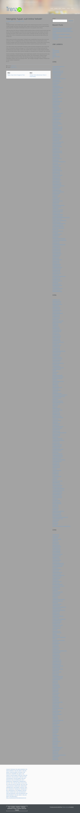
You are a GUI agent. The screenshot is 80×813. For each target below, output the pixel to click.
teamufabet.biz (55, 557)
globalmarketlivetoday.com (58, 440)
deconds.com (55, 523)
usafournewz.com (56, 307)
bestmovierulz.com (56, 336)
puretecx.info (55, 691)
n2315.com (54, 629)
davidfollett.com (56, 328)
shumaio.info (55, 717)
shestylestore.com (56, 290)
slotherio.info (55, 718)
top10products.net (56, 75)
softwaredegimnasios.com (58, 490)
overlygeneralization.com (57, 142)
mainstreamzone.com (57, 137)
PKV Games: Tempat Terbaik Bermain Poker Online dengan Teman (17, 808)
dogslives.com (55, 166)
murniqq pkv (17, 788)
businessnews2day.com (57, 210)
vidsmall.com (55, 208)
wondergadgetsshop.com (58, 367)
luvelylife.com (55, 644)
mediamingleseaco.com (57, 676)
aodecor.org (55, 724)
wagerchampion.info (56, 184)
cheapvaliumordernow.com (58, 228)
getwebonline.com (56, 631)
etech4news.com (56, 431)
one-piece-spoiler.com (57, 175)
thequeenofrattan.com (57, 170)
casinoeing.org (55, 729)
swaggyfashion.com (56, 661)
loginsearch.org (55, 723)
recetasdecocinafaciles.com (58, 396)
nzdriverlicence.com (56, 470)
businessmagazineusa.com (58, 205)
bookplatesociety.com (57, 358)
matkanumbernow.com (57, 572)
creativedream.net (56, 628)
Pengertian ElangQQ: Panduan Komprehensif (62, 28)
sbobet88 (14, 773)
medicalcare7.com (56, 593)
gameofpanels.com (56, 608)
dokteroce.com (55, 670)
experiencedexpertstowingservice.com (61, 217)
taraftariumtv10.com (56, 662)
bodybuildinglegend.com (57, 666)
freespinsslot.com (56, 122)
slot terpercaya (55, 50)
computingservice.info (57, 152)
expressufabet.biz (56, 551)
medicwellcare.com (56, 206)
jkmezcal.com (55, 237)
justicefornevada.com (57, 146)
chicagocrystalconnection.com (59, 755)
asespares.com (55, 411)
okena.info (54, 373)
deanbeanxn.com (56, 86)
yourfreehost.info (56, 349)
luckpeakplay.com (56, 271)
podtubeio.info (55, 712)
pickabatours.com (56, 77)
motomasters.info (56, 197)
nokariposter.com (56, 605)
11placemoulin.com (56, 108)
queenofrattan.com (56, 169)
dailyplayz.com (55, 258)
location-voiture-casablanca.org (59, 220)
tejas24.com (55, 682)
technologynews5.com (57, 481)
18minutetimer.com (56, 134)
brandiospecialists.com (57, 592)
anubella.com (55, 509)
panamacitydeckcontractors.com (59, 650)
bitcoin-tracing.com (56, 514)
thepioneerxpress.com (57, 554)
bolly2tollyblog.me (56, 741)
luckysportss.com (56, 270)
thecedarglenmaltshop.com (58, 66)
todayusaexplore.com (57, 304)
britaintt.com (55, 521)
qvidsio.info (55, 715)
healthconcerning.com (57, 130)
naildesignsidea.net (56, 398)
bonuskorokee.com (56, 250)
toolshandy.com (55, 653)
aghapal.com (55, 384)
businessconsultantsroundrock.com (60, 517)
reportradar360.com (56, 659)
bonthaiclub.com (56, 355)
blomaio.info (55, 709)
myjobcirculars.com (56, 573)
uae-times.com (55, 534)
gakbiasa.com (55, 752)
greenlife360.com (56, 548)
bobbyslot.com (55, 107)
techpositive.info (56, 155)
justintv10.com (55, 673)
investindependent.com (57, 456)
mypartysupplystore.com (57, 321)
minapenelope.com (56, 340)
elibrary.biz (54, 379)
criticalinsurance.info (56, 604)
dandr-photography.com (57, 669)
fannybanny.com (55, 262)
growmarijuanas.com (56, 139)
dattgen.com (55, 422)
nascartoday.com (56, 467)
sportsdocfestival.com (57, 288)
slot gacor (20, 772)
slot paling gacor (13, 796)
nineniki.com (55, 590)
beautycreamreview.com (57, 417)
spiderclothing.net (56, 366)
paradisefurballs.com (57, 123)
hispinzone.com (55, 582)
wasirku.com (55, 681)
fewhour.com (55, 133)
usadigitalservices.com (57, 625)
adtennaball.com (56, 595)
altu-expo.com (55, 385)
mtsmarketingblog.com (57, 678)
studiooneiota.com (56, 176)
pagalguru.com (55, 471)
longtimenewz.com (56, 268)
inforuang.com (55, 641)
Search (54, 18)
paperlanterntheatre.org (57, 401)
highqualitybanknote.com (57, 449)
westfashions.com (56, 652)
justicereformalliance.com (58, 342)
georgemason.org (56, 68)
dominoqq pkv (12, 790)
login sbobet (16, 787)
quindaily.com (55, 505)
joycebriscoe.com (56, 318)
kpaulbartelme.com (56, 222)
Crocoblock (71, 807)
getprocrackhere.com (57, 259)
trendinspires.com (56, 656)
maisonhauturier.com (56, 461)
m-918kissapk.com (56, 749)
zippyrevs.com (55, 570)
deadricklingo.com (56, 187)
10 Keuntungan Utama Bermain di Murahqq (61, 29)
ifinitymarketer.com (56, 264)
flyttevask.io (55, 744)
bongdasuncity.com (56, 119)
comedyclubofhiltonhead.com (58, 223)
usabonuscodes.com (57, 487)
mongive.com (55, 598)
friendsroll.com (55, 364)
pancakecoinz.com (56, 95)
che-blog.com (55, 93)
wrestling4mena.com (57, 620)
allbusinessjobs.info (56, 74)
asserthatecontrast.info (57, 702)
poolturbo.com (55, 684)
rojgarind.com (55, 131)
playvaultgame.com (56, 283)
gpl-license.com (56, 441)
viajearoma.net (55, 388)
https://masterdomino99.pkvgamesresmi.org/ (16, 797)
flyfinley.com (55, 96)
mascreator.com (55, 462)
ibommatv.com (55, 542)
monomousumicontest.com (58, 185)
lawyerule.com (55, 675)
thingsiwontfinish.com (57, 291)
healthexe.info (55, 690)
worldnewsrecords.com (57, 211)
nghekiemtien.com (56, 679)
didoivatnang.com (56, 423)
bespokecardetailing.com (58, 376)
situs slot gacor (15, 776)
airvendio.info (55, 688)
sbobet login (17, 785)
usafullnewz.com (56, 299)
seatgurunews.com (56, 369)
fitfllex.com (54, 638)
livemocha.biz (55, 730)
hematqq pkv (23, 788)
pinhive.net (54, 736)
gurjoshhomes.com (56, 352)
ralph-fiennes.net (56, 635)
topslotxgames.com (56, 576)
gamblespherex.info (56, 190)
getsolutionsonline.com (57, 601)
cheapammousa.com (56, 393)
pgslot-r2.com (55, 474)
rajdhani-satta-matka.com (57, 616)
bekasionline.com (56, 545)
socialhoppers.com (56, 626)
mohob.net (54, 111)
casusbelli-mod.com (56, 357)
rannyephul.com (55, 658)
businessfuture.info (56, 81)
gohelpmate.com (56, 614)
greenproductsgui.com (57, 128)
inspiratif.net (55, 537)
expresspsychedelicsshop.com (59, 432)
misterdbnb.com (56, 235)
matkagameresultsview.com (58, 599)
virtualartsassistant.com (57, 225)
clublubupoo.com (56, 246)
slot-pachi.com (55, 120)
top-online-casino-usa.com (58, 586)
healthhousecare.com (57, 444)
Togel (72, 8)
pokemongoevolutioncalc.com (59, 276)
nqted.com (54, 468)
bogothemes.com (56, 346)
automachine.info (56, 181)
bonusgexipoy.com (56, 252)
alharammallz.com (56, 408)
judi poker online (56, 56)
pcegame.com (55, 473)
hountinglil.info (55, 99)
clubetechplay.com (56, 255)
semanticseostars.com (57, 136)
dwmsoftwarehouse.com (57, 426)
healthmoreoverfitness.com (58, 575)
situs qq (54, 55)
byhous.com (55, 746)
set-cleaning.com (56, 500)
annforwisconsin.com (57, 322)
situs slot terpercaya (20, 791)
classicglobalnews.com (57, 518)
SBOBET (64, 8)
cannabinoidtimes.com (57, 126)
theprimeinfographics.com (58, 226)
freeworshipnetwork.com (57, 402)
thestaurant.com (55, 243)
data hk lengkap (55, 52)
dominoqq (13, 769)
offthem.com (55, 540)
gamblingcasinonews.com (58, 563)
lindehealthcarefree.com (57, 72)
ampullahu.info (55, 699)
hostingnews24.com (56, 450)
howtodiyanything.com (57, 453)
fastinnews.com (55, 261)
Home (51, 8)
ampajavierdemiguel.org (57, 313)
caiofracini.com (55, 154)
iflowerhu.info (55, 753)
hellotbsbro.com (56, 149)
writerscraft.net (55, 617)
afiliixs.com (54, 407)
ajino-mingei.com (56, 348)
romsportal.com (55, 286)
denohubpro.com (56, 172)
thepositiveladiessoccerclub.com (59, 394)
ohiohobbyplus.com (56, 345)
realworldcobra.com (56, 179)
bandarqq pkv (18, 779)
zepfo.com (54, 479)
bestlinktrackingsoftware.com (58, 244)
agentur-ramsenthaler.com (58, 191)
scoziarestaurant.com (57, 497)
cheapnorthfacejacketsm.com (58, 351)
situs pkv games (18, 770)
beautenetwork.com (56, 512)
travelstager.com (56, 655)
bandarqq (20, 790)
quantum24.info (55, 202)
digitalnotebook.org (56, 116)
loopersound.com (56, 339)
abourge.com (55, 405)
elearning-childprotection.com (58, 619)
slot (16, 67)
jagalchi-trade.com (56, 337)
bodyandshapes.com (57, 515)
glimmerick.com (55, 327)
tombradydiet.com (56, 354)
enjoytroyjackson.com (57, 428)
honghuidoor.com (56, 587)
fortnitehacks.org (56, 721)
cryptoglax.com (55, 343)
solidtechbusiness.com (57, 214)
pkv (53, 49)
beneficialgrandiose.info (57, 708)
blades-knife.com (56, 173)
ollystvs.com (55, 163)
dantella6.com (55, 579)
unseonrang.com (56, 157)
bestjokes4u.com (56, 102)
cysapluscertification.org (57, 720)
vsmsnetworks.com (56, 539)
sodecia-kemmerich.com (57, 231)
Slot (60, 8)
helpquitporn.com (56, 447)
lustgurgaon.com (56, 104)
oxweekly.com (55, 649)
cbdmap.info (55, 84)
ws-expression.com (56, 476)
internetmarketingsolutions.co (58, 161)
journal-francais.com (56, 672)
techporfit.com (55, 543)
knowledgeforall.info (56, 622)
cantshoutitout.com (56, 549)
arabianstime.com (56, 413)
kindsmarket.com (56, 643)
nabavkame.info (55, 750)
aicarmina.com (55, 319)
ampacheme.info (56, 697)
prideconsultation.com (57, 98)
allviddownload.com (56, 560)
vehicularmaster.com (56, 310)
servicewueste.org (56, 569)
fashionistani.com (56, 434)
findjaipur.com (55, 324)
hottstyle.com (55, 452)
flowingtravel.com (56, 589)
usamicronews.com (56, 273)
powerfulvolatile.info (56, 714)
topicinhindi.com (56, 69)
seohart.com (55, 499)
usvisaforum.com (56, 334)
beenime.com (55, 229)
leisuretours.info (56, 148)
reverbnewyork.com (56, 331)
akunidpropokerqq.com (57, 375)
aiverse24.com (55, 508)
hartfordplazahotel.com (57, 747)
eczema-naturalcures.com (58, 381)
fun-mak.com (55, 232)
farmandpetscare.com (57, 151)
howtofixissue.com (56, 555)
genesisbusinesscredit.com (58, 640)
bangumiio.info (55, 705)
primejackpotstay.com (57, 280)
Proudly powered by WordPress (56, 807)
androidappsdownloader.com (58, 610)
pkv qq (13, 779)
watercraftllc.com (56, 404)
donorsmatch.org (56, 726)
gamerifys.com (55, 536)
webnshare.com (55, 140)
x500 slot (20, 775)
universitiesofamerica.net (58, 564)
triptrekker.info (55, 194)
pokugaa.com (55, 282)
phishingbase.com (56, 277)
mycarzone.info (55, 199)
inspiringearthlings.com (57, 455)
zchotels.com (55, 478)
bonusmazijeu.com (56, 247)
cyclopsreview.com (56, 420)
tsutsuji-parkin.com (56, 390)
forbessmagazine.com (57, 438)
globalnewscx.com (56, 164)
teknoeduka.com (56, 482)
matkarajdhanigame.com (57, 87)
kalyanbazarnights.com (57, 584)
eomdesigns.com (56, 193)
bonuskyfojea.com (56, 249)
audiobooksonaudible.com (58, 511)
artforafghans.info (56, 687)
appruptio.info (55, 759)
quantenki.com (55, 203)
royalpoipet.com (56, 241)
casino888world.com (57, 234)
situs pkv (18, 784)
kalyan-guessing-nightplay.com (59, 607)
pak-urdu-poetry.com (57, 158)
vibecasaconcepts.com (57, 200)
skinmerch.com (55, 333)
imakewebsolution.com (57, 92)
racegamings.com (56, 279)
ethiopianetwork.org (56, 143)
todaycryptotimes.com (57, 485)
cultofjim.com (55, 325)
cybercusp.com (55, 520)
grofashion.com (55, 274)
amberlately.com (56, 316)
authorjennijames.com (57, 387)
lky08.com (54, 634)
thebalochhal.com (56, 308)
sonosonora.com (56, 361)
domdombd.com (56, 256)
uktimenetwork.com (56, 301)
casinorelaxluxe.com (56, 253)
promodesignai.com (56, 502)
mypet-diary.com (56, 647)
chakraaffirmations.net (57, 101)
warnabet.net (55, 738)
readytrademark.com (56, 494)
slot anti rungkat (13, 775)
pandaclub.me (55, 742)
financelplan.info (56, 80)
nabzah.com (55, 596)
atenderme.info (55, 703)
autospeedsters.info (56, 182)
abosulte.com (55, 506)
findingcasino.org (56, 178)
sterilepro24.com (56, 213)
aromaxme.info (55, 700)
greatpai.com (55, 399)
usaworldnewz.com (56, 302)
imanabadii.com (55, 756)
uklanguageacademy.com (57, 71)
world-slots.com (56, 90)
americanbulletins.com (57, 410)
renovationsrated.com (57, 496)
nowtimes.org (55, 727)
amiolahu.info (55, 696)
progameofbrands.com (57, 566)
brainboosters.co (56, 314)
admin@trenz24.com (10, 21)
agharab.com (55, 391)
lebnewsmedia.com (56, 360)
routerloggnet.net (56, 578)
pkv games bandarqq (20, 769)
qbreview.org (55, 567)
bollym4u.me (55, 739)
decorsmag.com (56, 561)
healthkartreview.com (57, 446)
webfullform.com (56, 558)
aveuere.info (55, 125)
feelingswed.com (56, 435)
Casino (56, 8)
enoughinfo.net (55, 735)
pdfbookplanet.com (56, 167)
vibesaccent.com (56, 311)
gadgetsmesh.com (56, 145)
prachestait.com (55, 685)
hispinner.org (55, 602)
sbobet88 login (9, 787)
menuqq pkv (11, 788)
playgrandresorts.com (57, 285)
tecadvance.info (55, 693)
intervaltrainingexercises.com (58, 238)
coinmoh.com (55, 419)
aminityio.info (55, 694)
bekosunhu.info (55, 706)
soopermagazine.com (57, 491)
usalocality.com (55, 305)
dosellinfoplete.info (56, 711)
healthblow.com (55, 613)
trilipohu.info (55, 758)
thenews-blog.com (56, 484)
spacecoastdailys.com (57, 493)
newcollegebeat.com (57, 330)
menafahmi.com (55, 464)
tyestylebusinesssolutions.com (59, 240)
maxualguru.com (56, 117)
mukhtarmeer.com (56, 465)
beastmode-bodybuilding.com (59, 78)
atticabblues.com (56, 414)
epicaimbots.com (56, 429)
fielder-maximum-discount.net (59, 637)
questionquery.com (56, 664)
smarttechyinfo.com (56, 114)
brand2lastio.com (56, 623)
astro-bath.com (55, 382)
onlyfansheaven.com (56, 632)
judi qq (53, 53)
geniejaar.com (55, 105)
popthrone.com (55, 89)
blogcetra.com (55, 160)
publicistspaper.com (56, 503)
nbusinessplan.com (56, 546)
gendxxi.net (55, 196)
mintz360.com (55, 110)
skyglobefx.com (56, 188)
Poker (68, 8)
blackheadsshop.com (57, 219)
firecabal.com (55, 437)
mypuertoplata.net (56, 552)
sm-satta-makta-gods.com (58, 488)
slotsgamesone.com (56, 581)
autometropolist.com (57, 416)
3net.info (54, 370)
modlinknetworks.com (57, 267)
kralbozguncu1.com (56, 458)
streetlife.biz (55, 732)
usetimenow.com (56, 611)
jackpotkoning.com (56, 265)
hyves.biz (54, 733)
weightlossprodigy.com (57, 113)
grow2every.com (56, 443)
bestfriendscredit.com (57, 378)
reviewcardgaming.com (57, 216)
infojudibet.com (55, 83)
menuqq (8, 769)
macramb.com (55, 646)
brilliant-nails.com (56, 667)
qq (53, 58)
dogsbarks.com (55, 425)
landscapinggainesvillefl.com (58, 459)
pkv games (13, 67)
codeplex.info (55, 372)
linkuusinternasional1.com (58, 363)
